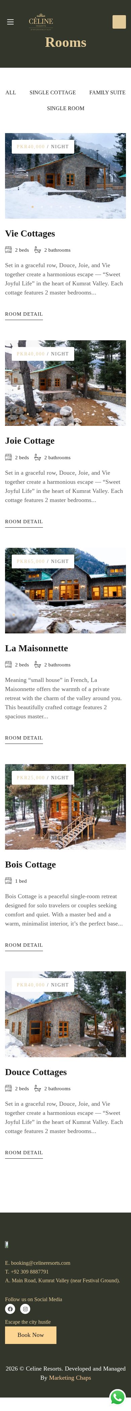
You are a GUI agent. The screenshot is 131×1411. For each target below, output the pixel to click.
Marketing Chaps (70, 1377)
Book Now (119, 22)
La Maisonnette (36, 648)
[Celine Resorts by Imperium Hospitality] (46, 22)
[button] (32, 206)
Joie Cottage (29, 440)
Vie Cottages (30, 233)
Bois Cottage (30, 864)
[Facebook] (10, 1309)
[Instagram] (25, 1309)
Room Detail (24, 314)
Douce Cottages (36, 1072)
